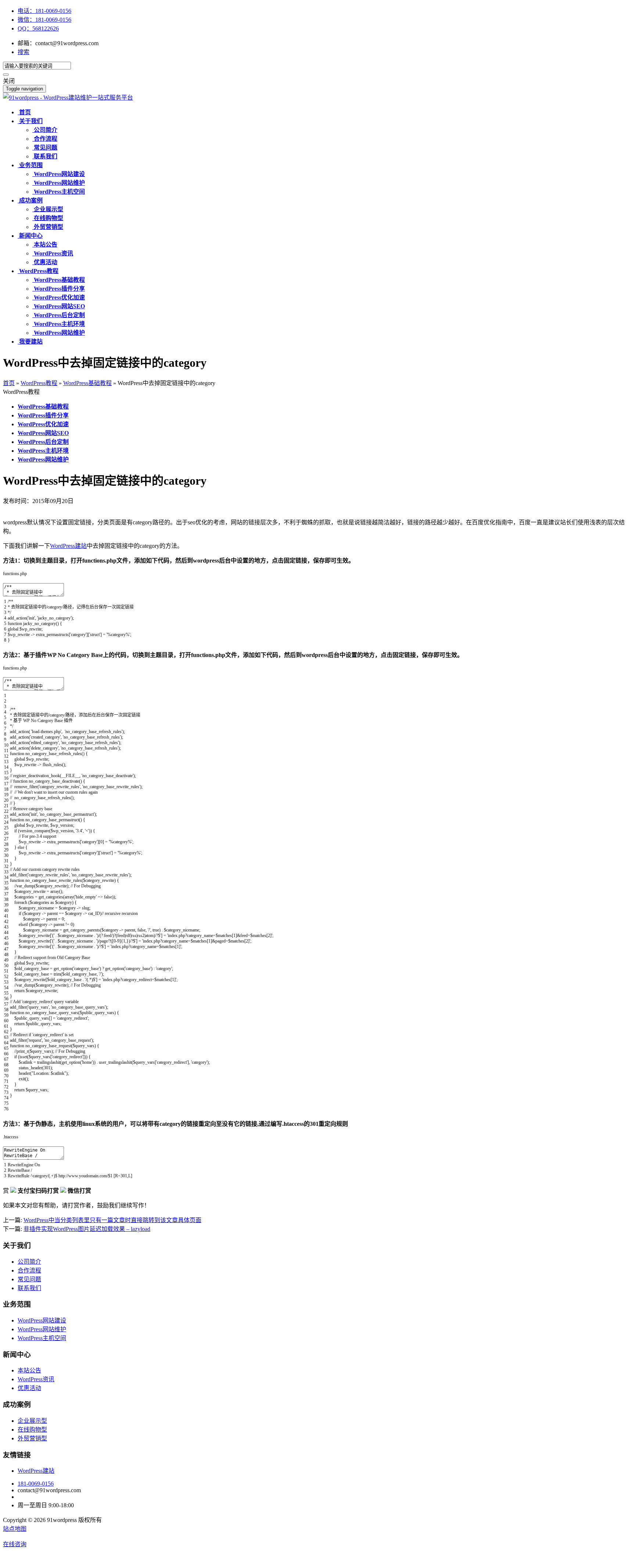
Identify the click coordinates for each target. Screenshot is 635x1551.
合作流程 (29, 1270)
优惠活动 (29, 1388)
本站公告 (29, 1370)
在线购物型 (32, 1429)
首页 (9, 383)
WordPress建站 (68, 546)
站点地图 (14, 1529)
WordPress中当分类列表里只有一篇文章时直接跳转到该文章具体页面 (112, 1220)
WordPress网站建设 (42, 1320)
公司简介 (29, 1262)
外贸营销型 (32, 1438)
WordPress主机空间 (42, 1338)
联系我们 (29, 1288)
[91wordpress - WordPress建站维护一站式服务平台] (68, 97)
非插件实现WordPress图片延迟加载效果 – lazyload (87, 1229)
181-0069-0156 (36, 1483)
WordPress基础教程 (87, 383)
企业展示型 (32, 1421)
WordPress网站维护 (42, 1329)
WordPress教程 (39, 383)
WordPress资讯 (36, 1379)
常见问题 (29, 1279)
